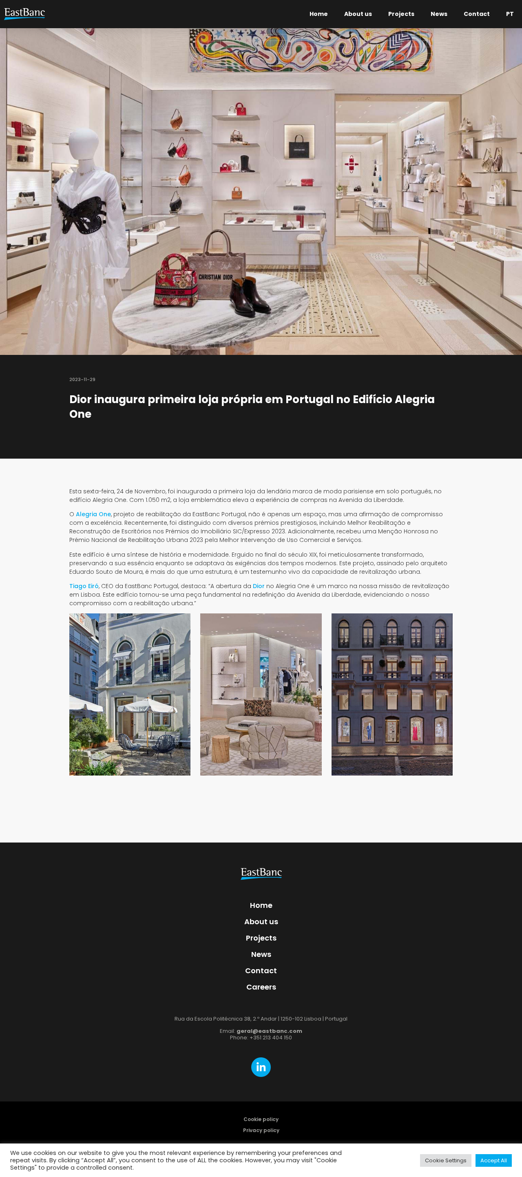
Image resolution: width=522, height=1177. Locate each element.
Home (319, 14)
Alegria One (93, 514)
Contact (477, 14)
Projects (401, 14)
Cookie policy (261, 1119)
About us (358, 14)
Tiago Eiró (84, 586)
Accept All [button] (493, 1160)
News (439, 14)
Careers (261, 987)
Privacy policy (261, 1130)
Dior (259, 586)
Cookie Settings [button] (446, 1160)
